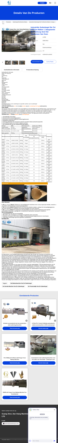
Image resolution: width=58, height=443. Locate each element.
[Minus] (54, 410)
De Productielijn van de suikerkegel (37, 286)
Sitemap (8, 439)
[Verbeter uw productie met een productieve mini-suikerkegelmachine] (15, 310)
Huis (3, 22)
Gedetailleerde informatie (11, 69)
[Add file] (30, 440)
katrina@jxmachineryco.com (12, 423)
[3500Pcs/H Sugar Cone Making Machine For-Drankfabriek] (15, 379)
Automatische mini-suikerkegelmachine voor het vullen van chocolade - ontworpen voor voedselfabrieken (43, 358)
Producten (8, 22)
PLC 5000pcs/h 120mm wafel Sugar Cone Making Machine (15, 358)
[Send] (54, 440)
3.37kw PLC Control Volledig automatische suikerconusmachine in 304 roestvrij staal (43, 324)
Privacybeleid (4, 439)
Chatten (42, 3)
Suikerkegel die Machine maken (20, 22)
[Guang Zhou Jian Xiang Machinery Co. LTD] (9, 3)
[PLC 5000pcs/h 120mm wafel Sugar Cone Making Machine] (15, 345)
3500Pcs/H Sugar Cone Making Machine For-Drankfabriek (15, 393)
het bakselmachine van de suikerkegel (21, 283)
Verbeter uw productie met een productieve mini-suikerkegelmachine (14, 324)
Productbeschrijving (32, 69)
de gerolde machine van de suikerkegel (13, 286)
